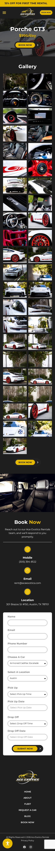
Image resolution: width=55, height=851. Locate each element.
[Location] (27, 592)
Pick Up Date (16, 701)
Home (27, 791)
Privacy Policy (27, 840)
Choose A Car (16, 657)
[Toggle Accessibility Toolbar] (7, 843)
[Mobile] (27, 549)
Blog (27, 816)
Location (27, 600)
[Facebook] (24, 847)
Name (11, 616)
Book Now (27, 822)
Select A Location (19, 672)
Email (27, 579)
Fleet (27, 804)
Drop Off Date (17, 731)
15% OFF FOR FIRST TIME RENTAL (26, 3)
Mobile (27, 557)
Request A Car (27, 810)
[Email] (27, 570)
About (27, 797)
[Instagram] (30, 847)
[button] (4, 12)
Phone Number (17, 643)
